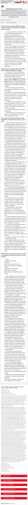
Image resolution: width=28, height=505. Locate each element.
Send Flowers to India (5, 471)
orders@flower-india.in (15, 185)
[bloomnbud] (20, 1)
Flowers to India (4, 469)
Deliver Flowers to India (11, 451)
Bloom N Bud (12, 503)
